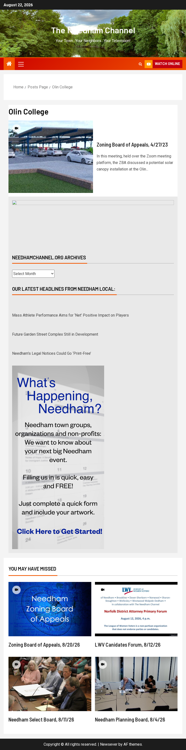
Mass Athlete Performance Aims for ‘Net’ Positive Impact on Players (70, 304)
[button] (20, 64)
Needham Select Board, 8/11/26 (41, 719)
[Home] (9, 64)
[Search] (140, 64)
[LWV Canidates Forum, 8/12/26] (136, 609)
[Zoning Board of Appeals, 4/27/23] (50, 156)
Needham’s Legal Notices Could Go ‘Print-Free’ (51, 342)
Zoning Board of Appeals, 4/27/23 (132, 144)
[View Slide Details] (93, 223)
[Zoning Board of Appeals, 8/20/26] (49, 609)
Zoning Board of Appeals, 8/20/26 (44, 644)
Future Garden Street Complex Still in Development (55, 323)
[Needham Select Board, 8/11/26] (49, 684)
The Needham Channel (93, 30)
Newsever (108, 744)
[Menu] (20, 64)
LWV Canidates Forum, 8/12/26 (128, 644)
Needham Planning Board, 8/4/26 (130, 719)
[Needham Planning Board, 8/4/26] (136, 684)
